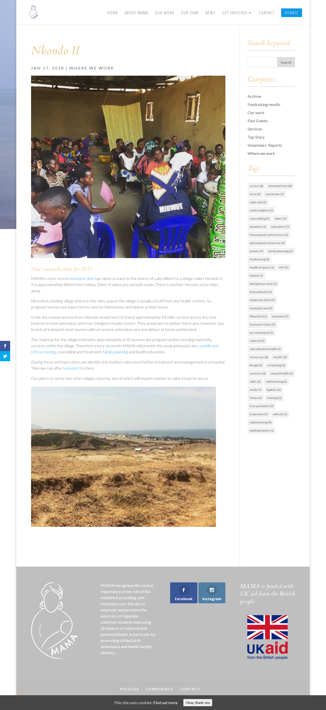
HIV (284, 267)
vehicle (280, 414)
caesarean (274, 194)
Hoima (256, 275)
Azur (255, 194)
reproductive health (265, 349)
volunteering (260, 422)
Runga (256, 365)
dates (281, 218)
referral (257, 341)
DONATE (291, 13)
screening (276, 365)
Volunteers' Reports (265, 145)
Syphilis (273, 390)
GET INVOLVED (234, 13)
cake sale (258, 202)
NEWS (211, 13)
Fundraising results (264, 104)
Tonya (256, 398)
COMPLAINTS (159, 689)
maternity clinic (262, 300)
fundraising (259, 259)
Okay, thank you (198, 703)
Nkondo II (258, 316)
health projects (262, 267)
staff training (276, 381)
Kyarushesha (261, 292)
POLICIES (129, 689)
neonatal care (261, 308)
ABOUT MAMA (136, 13)
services (258, 373)
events (256, 251)
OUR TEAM (190, 13)
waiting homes (262, 430)
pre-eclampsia (261, 332)
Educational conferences (269, 235)
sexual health (281, 373)
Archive (254, 96)
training (274, 398)
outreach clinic (81, 278)
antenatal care (280, 186)
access (256, 186)
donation (258, 227)
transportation (262, 406)
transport (71, 368)
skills (255, 381)
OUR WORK (164, 13)
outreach (280, 316)
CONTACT (267, 13)
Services (255, 128)
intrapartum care (263, 284)
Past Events (258, 120)
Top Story (256, 137)
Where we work (91, 67)
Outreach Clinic (262, 324)
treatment (259, 414)
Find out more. (165, 702)
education (280, 227)
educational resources (267, 243)
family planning (115, 351)
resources (259, 357)
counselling (260, 218)
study (256, 390)
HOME (112, 13)
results (280, 357)
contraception (261, 210)
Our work (256, 112)
